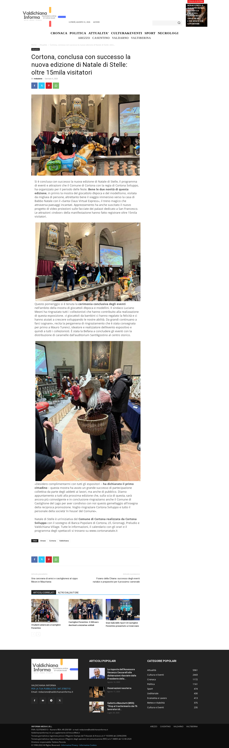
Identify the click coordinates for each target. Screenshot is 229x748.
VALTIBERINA (192, 726)
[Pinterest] (49, 86)
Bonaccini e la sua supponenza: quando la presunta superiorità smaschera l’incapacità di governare (196, 14)
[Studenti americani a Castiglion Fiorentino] (48, 610)
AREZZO (153, 726)
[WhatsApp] (56, 86)
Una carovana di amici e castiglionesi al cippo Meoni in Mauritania (54, 580)
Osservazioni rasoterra (119, 688)
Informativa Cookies (88, 745)
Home (34, 45)
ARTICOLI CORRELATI (43, 592)
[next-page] (38, 634)
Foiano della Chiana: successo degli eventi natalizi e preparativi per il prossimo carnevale (116, 580)
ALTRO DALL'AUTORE (68, 592)
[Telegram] (51, 701)
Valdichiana (64, 540)
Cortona (52, 540)
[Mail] (43, 701)
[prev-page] (33, 634)
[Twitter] (41, 86)
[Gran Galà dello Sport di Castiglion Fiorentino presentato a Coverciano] (123, 609)
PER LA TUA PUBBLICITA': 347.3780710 (50, 688)
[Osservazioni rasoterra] (97, 692)
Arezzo (43, 540)
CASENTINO (165, 726)
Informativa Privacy (69, 745)
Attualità (43, 45)
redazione (38, 78)
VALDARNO (178, 726)
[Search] (179, 23)
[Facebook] (34, 86)
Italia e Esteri (195, 1)
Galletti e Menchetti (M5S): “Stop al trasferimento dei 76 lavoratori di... (122, 706)
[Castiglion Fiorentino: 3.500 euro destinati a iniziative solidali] (86, 609)
